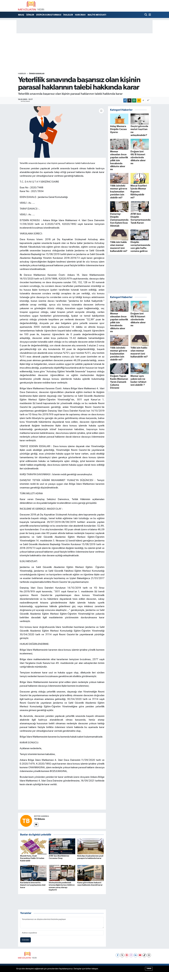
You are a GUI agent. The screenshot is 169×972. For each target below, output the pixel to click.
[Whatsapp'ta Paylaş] (134, 100)
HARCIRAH (80, 15)
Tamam (148, 968)
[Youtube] (140, 955)
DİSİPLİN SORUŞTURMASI (48, 15)
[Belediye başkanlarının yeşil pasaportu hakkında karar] (90, 846)
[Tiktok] (144, 955)
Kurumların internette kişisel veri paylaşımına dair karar (33, 885)
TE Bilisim (39, 819)
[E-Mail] (36, 825)
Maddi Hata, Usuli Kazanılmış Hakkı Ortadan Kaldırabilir (32, 858)
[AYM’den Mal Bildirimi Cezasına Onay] (62, 846)
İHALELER (68, 15)
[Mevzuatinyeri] (31, 5)
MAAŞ (21, 15)
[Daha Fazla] (139, 100)
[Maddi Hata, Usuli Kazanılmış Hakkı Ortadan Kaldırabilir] (33, 846)
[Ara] (146, 15)
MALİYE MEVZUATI (97, 15)
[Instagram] (131, 955)
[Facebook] (118, 955)
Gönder (25, 940)
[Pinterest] (127, 955)
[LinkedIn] (135, 955)
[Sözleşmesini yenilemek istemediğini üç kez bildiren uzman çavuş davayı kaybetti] (62, 873)
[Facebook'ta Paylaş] (125, 100)
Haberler (22, 74)
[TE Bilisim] (26, 821)
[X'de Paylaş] (129, 100)
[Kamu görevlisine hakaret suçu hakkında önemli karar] (90, 873)
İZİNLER (30, 15)
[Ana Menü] (149, 15)
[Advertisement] (84, 54)
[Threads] (149, 955)
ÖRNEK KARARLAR (36, 74)
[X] (122, 955)
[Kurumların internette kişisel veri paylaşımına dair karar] (33, 873)
